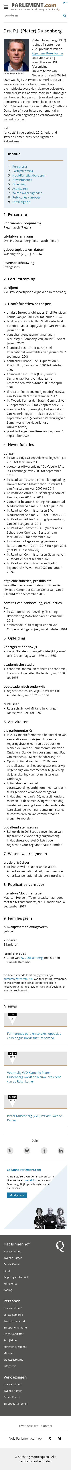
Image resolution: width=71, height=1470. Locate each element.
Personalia (19, 167)
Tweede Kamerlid (14, 1321)
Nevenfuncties (22, 180)
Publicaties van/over (26, 197)
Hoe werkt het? (13, 1308)
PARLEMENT (33, 5)
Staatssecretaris (13, 1359)
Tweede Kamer (13, 1258)
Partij (7, 1270)
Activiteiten (20, 189)
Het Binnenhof (16, 1244)
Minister (9, 1353)
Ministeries (10, 1283)
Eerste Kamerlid (13, 1314)
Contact (46, 1426)
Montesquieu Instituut (46, 9)
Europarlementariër (16, 1327)
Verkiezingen (15, 1377)
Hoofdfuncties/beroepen (29, 175)
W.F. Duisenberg (31, 958)
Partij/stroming (22, 171)
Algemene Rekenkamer (47, 53)
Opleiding (18, 184)
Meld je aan (17, 1195)
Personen (12, 1300)
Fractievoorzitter (13, 1334)
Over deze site (28, 1426)
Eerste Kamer (12, 1264)
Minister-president (15, 1346)
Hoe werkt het (12, 1251)
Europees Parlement (16, 1403)
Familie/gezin (21, 202)
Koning (8, 1290)
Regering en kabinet (16, 1277)
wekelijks (30, 1180)
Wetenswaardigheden (27, 193)
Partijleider (10, 1340)
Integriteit (10, 1366)
